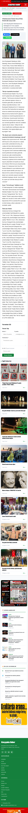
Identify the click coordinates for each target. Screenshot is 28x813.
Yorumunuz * (5, 337)
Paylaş (7, 34)
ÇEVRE (2, 768)
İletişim (3, 785)
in (8, 752)
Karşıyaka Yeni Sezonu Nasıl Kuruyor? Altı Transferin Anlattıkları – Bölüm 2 (16, 641)
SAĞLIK (3, 774)
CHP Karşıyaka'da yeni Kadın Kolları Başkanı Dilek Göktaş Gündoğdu (16, 657)
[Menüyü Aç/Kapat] (25, 4)
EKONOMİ (3, 763)
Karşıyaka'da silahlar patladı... (13, 675)
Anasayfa (4, 8)
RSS (2, 792)
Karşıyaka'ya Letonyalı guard (12, 686)
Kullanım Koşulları (5, 789)
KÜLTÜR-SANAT (11, 8)
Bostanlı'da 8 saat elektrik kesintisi (14, 670)
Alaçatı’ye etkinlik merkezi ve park (14, 691)
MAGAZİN (3, 772)
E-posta (16, 331)
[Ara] (2, 4)
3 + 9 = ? (8, 348)
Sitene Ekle (4, 794)
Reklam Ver (4, 783)
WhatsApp (8, 37)
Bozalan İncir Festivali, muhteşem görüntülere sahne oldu (16, 617)
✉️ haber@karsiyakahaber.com (8, 805)
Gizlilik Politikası (5, 787)
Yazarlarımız (4, 796)
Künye (2, 781)
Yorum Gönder (8, 355)
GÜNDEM (3, 759)
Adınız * (4, 331)
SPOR (2, 761)
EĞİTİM (3, 770)
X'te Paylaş (16, 34)
